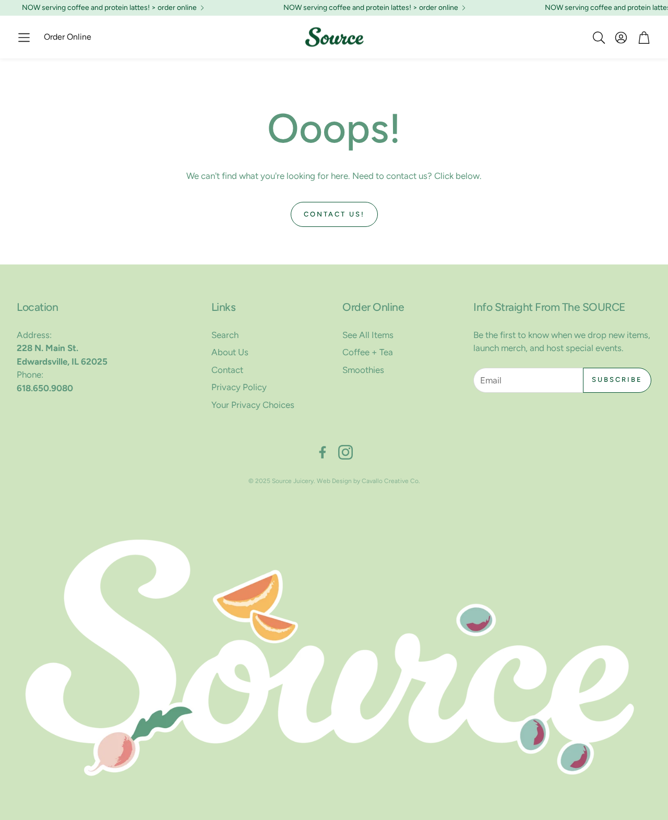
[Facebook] (322, 452)
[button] (24, 38)
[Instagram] (345, 452)
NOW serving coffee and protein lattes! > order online (109, 7)
